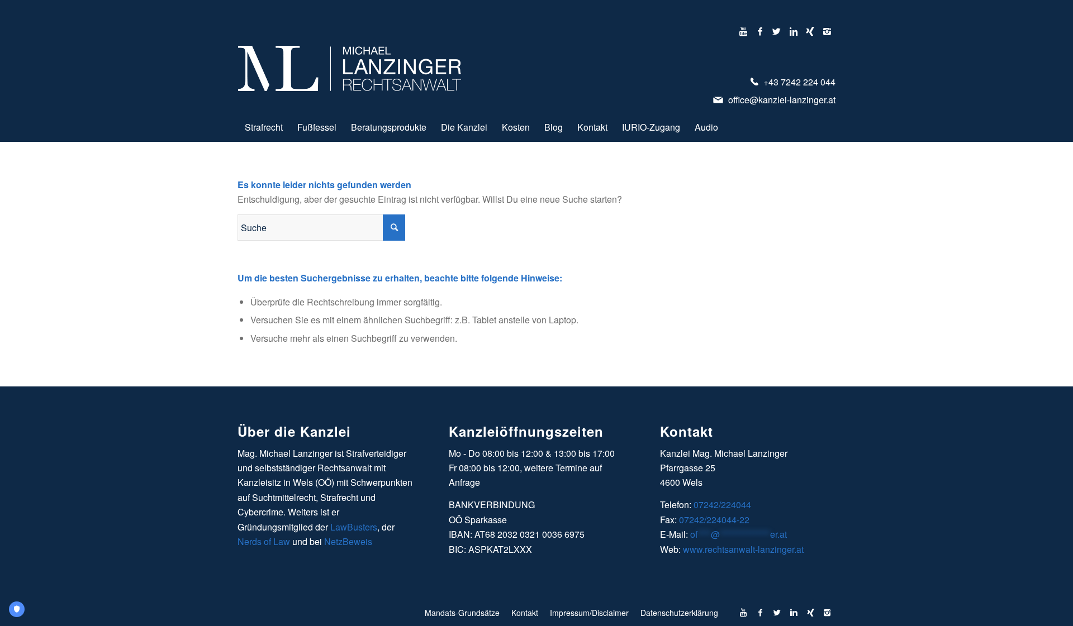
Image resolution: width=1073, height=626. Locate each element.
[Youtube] (743, 31)
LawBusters (353, 526)
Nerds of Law (264, 541)
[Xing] (810, 31)
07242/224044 (722, 504)
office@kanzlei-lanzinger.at (780, 99)
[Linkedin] (793, 31)
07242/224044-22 (714, 519)
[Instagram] (827, 31)
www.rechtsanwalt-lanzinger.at (743, 549)
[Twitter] (776, 31)
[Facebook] (760, 31)
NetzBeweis (348, 541)
